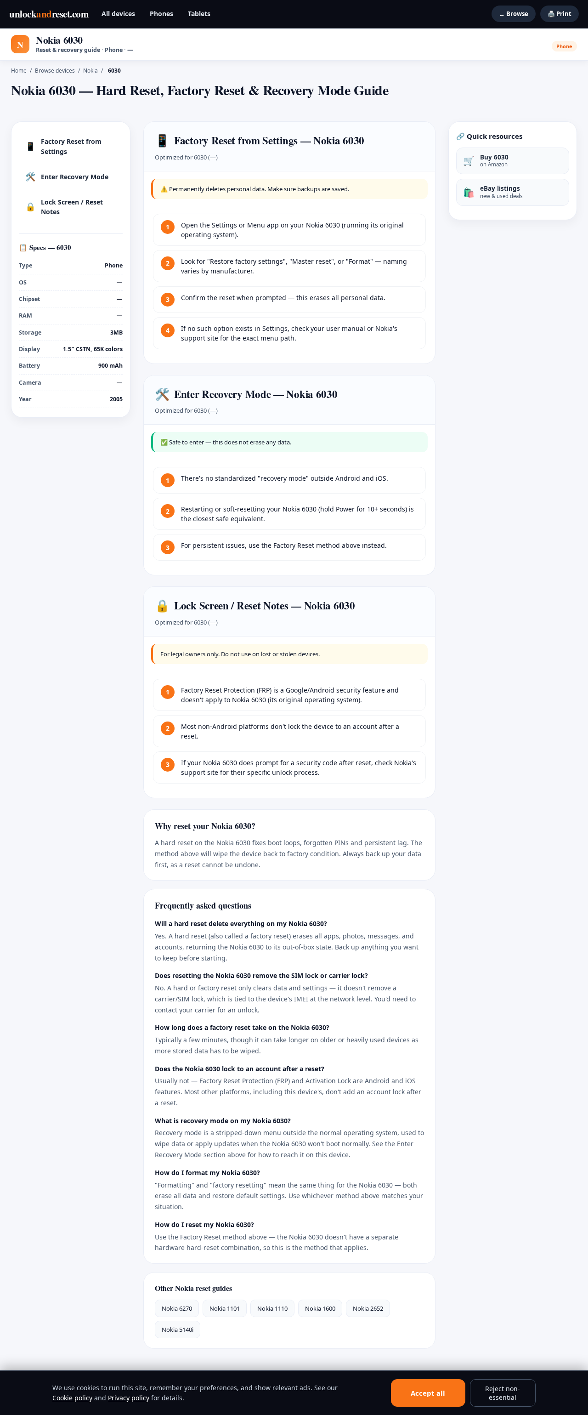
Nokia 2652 (368, 1308)
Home (19, 70)
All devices (118, 13)
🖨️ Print (559, 14)
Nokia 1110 (272, 1308)
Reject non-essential (502, 1393)
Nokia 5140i (177, 1329)
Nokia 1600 (320, 1308)
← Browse (513, 14)
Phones (161, 13)
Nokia (90, 70)
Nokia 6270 (177, 1308)
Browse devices (55, 70)
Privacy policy (128, 1397)
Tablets (199, 13)
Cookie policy (72, 1397)
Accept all (428, 1393)
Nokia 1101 (224, 1308)
